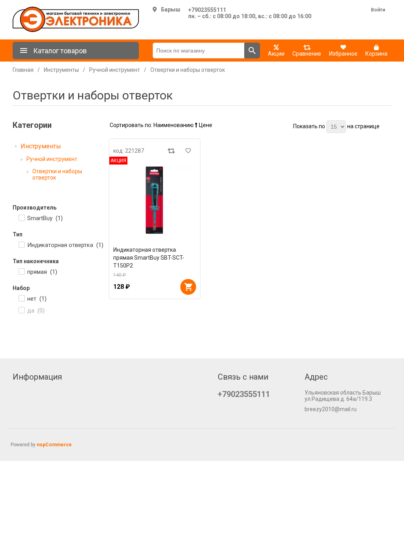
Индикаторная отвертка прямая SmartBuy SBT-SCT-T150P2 (148, 258)
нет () (37, 298)
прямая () (42, 271)
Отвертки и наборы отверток (57, 174)
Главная (23, 70)
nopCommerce (54, 444)
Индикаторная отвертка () (65, 245)
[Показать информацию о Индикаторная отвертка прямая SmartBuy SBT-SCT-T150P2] (155, 200)
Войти (378, 10)
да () (36, 310)
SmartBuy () (45, 218)
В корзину (188, 287)
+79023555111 (207, 10)
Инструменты (41, 146)
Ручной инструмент (51, 159)
